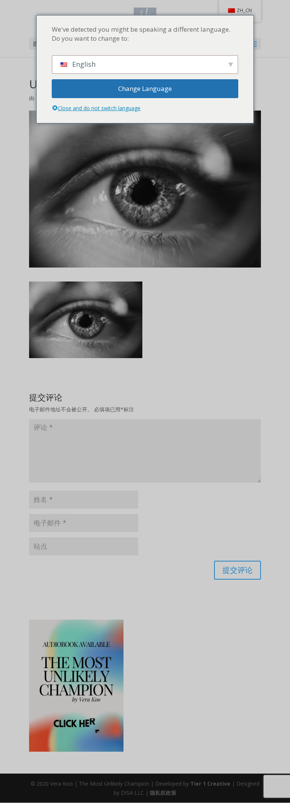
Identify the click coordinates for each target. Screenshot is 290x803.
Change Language (145, 88)
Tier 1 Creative (210, 783)
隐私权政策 (163, 792)
